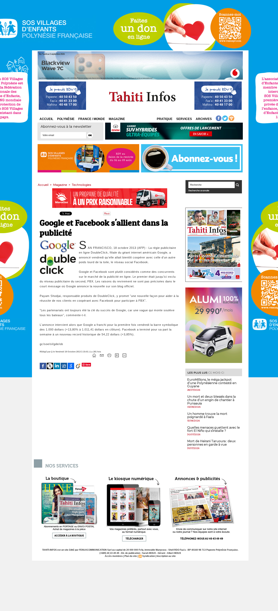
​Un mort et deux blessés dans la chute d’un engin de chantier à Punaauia (211, 400)
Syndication (148, 556)
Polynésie (66, 119)
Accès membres (114, 556)
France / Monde (91, 119)
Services (184, 119)
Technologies (81, 185)
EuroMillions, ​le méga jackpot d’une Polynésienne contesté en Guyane (211, 383)
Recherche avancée (198, 190)
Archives (204, 119)
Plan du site (130, 556)
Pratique (164, 119)
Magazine (117, 119)
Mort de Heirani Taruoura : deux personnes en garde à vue (211, 442)
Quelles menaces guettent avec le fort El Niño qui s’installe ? (213, 429)
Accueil (46, 119)
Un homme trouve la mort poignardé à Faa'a (207, 415)
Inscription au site (166, 556)
